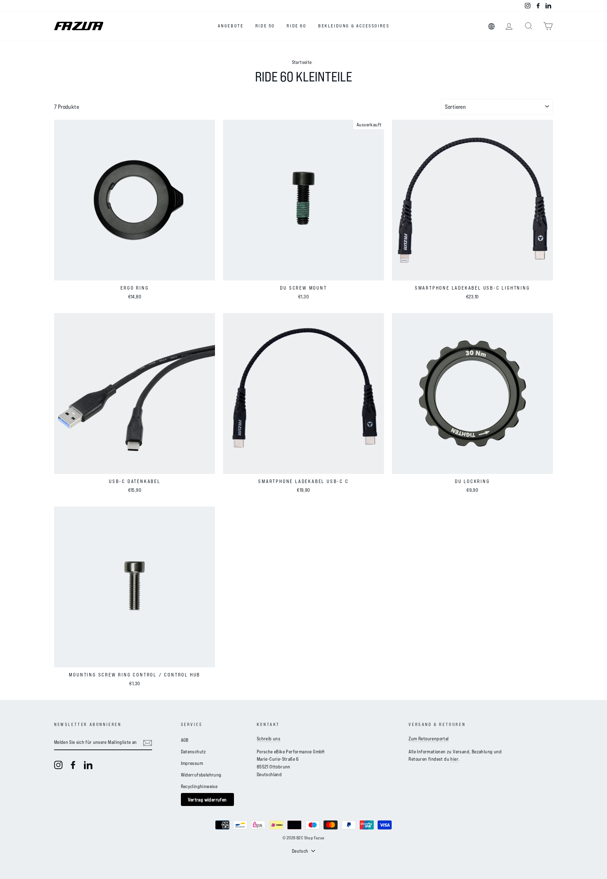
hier (454, 759)
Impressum (192, 763)
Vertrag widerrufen (207, 799)
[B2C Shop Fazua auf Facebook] (73, 765)
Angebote (231, 25)
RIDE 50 (265, 25)
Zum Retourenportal (429, 738)
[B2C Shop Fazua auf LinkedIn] (88, 765)
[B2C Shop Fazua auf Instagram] (58, 765)
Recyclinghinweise (199, 786)
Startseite (302, 62)
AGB (185, 740)
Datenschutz (193, 751)
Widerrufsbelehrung (201, 775)
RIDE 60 (296, 25)
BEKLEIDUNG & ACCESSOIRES (353, 25)
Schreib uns (268, 738)
